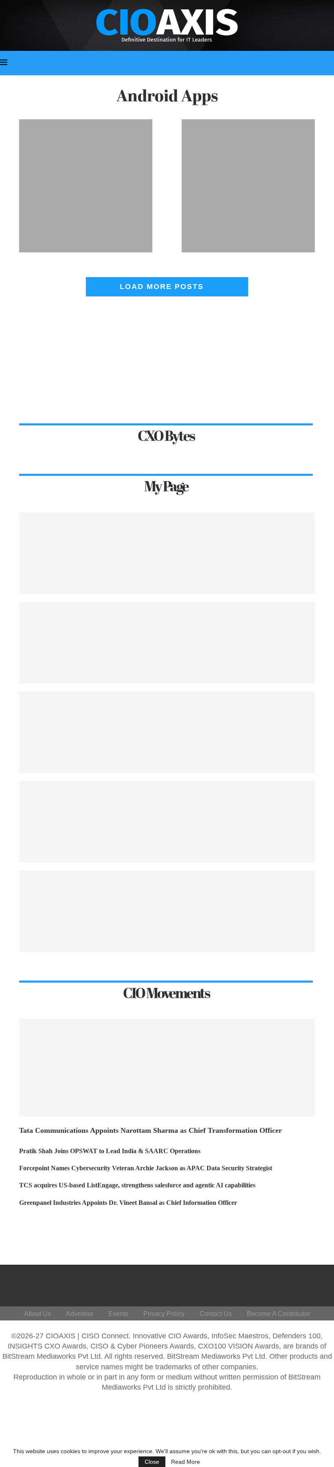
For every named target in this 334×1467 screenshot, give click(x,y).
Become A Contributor (278, 1313)
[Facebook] (231, 1283)
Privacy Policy (164, 1313)
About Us (37, 1313)
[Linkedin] (270, 1283)
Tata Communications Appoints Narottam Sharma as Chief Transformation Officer (150, 1130)
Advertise (79, 1313)
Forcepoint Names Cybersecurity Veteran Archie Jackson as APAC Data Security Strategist (145, 1168)
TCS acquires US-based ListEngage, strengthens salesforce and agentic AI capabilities (137, 1185)
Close (152, 1461)
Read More (185, 1462)
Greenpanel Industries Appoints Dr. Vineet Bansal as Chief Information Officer (128, 1202)
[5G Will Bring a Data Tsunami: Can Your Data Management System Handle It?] (167, 911)
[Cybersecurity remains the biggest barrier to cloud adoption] (167, 732)
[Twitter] (251, 1283)
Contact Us (216, 1313)
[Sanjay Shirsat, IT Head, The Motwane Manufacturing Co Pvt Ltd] (167, 822)
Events (118, 1313)
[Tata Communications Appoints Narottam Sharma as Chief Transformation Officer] (167, 1068)
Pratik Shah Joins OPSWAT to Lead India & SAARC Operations (109, 1150)
